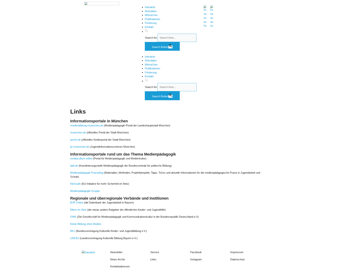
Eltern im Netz (78, 209)
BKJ (72, 230)
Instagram (196, 259)
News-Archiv (117, 259)
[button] (146, 31)
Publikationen (152, 19)
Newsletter (116, 252)
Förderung (151, 22)
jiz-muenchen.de (79, 146)
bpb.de (74, 165)
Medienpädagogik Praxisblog (87, 172)
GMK (73, 216)
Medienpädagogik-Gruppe (85, 190)
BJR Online (76, 202)
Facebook (196, 252)
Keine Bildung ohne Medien (85, 223)
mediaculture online (81, 158)
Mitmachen (151, 15)
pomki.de (75, 139)
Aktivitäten (151, 11)
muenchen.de (78, 132)
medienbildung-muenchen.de (86, 125)
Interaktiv (150, 7)
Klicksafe (75, 183)
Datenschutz (237, 259)
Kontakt (149, 26)
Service (154, 252)
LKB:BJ (74, 238)
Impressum (237, 252)
